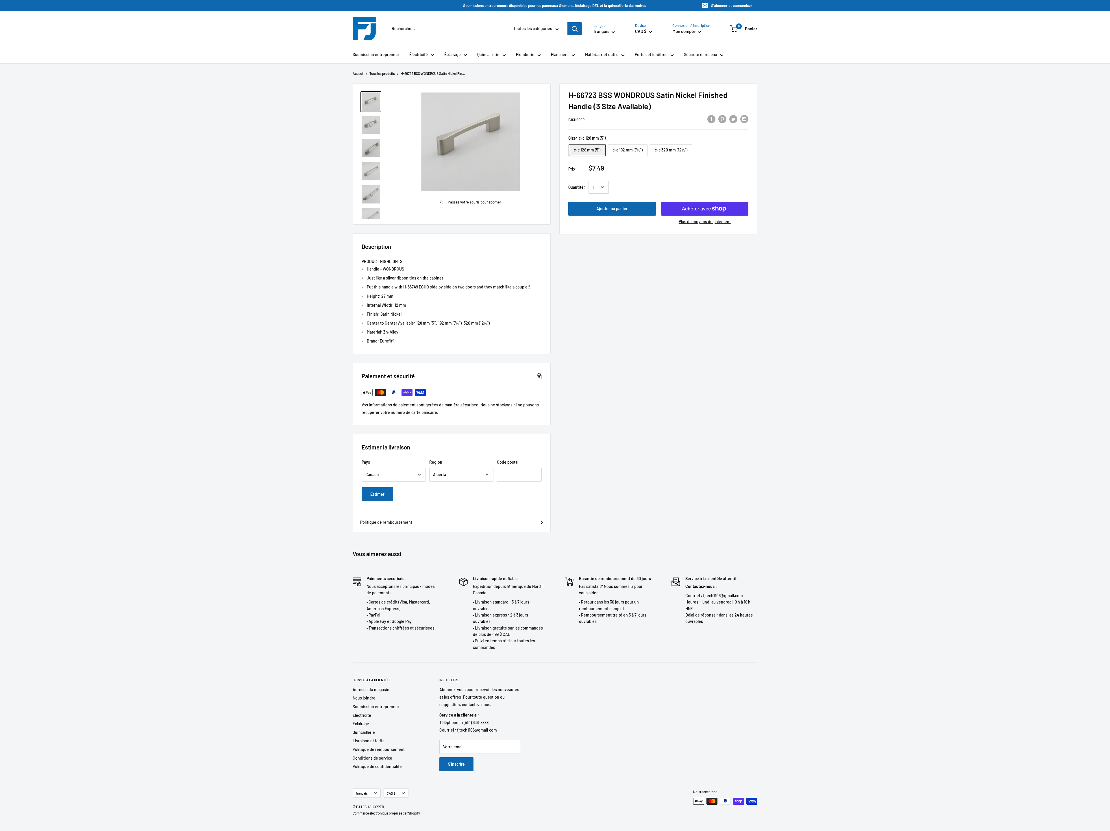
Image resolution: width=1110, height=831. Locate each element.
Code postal (507, 462)
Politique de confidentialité (377, 766)
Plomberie (525, 54)
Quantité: (576, 187)
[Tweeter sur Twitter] (733, 119)
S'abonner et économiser (731, 5)
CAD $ (391, 793)
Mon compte (684, 31)
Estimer (377, 494)
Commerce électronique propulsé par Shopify (386, 813)
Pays (366, 462)
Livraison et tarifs (368, 740)
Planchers (560, 54)
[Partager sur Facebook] (711, 119)
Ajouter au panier (612, 208)
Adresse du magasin (371, 689)
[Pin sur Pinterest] (722, 119)
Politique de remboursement (386, 522)
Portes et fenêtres (651, 54)
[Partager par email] (744, 119)
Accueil (358, 73)
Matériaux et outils (601, 54)
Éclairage (452, 54)
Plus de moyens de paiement (705, 221)
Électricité (418, 54)
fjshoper (576, 120)
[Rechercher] (574, 28)
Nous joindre (364, 697)
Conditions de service (372, 758)
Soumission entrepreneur (376, 54)
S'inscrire (456, 764)
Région (435, 462)
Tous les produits (382, 73)
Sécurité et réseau (700, 54)
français (362, 793)
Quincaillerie (488, 54)
